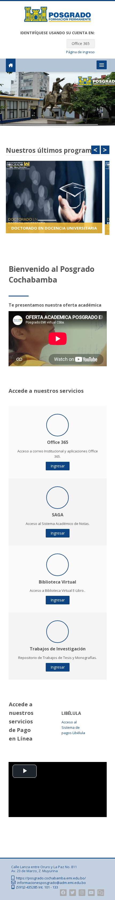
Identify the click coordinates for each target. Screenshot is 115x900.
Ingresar (58, 465)
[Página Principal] (57, 15)
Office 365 (81, 43)
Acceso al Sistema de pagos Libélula (73, 727)
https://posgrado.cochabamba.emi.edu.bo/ (51, 878)
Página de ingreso (80, 52)
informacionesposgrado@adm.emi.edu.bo (51, 883)
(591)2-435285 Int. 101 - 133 (37, 887)
